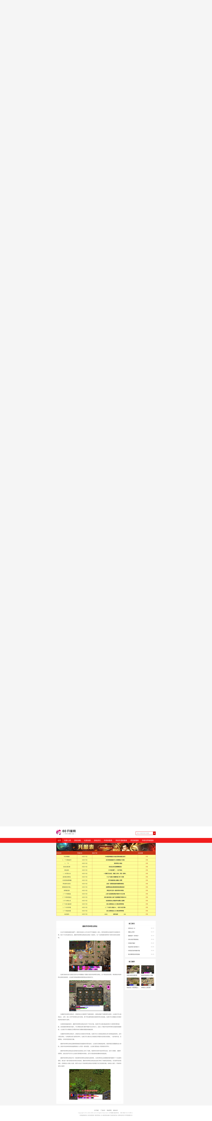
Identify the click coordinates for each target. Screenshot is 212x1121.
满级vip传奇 (131, 932)
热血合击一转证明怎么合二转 (133, 987)
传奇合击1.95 (131, 928)
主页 (59, 840)
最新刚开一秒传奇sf (133, 935)
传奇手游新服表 (121, 840)
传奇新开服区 (131, 943)
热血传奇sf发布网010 (133, 947)
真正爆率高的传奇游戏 (134, 954)
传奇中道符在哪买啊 (132, 975)
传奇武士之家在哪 (145, 987)
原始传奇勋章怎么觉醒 (147, 975)
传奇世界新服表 (148, 840)
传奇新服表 (108, 840)
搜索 (154, 833)
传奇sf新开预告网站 (133, 939)
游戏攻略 (77, 840)
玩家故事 (87, 840)
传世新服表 (134, 840)
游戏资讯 (97, 840)
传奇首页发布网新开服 (134, 950)
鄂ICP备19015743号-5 (126, 1113)
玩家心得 (67, 840)
